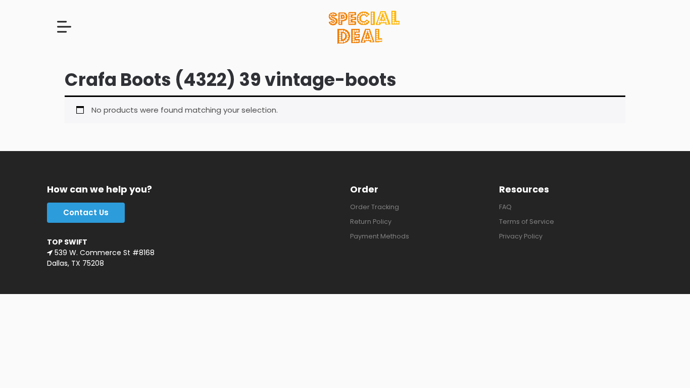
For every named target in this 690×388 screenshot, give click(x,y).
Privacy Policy (521, 236)
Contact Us (86, 212)
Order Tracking (374, 207)
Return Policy (370, 221)
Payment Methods (379, 236)
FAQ (505, 207)
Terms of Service (526, 221)
